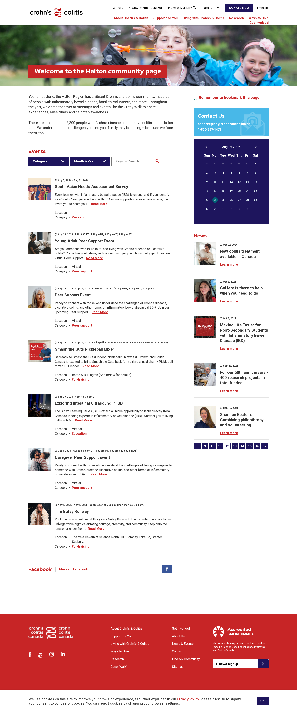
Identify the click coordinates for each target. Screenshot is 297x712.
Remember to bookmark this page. (229, 97)
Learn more (229, 264)
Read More (99, 204)
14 (242, 446)
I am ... (207, 8)
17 (264, 446)
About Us (119, 7)
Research (236, 18)
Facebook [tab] (167, 569)
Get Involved (259, 23)
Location (61, 213)
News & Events (138, 7)
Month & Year (84, 161)
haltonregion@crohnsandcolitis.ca (224, 124)
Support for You (165, 18)
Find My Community (179, 7)
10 (212, 446)
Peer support (82, 271)
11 (220, 446)
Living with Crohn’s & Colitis (203, 18)
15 (250, 446)
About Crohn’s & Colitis (131, 18)
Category (40, 161)
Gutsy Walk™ (119, 667)
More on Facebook (73, 569)
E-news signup (227, 664)
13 (235, 446)
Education (79, 434)
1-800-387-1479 (209, 129)
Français (263, 8)
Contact (156, 7)
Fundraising (81, 379)
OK (262, 701)
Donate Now (239, 8)
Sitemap (178, 667)
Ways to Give (259, 18)
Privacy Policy (188, 699)
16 (257, 446)
